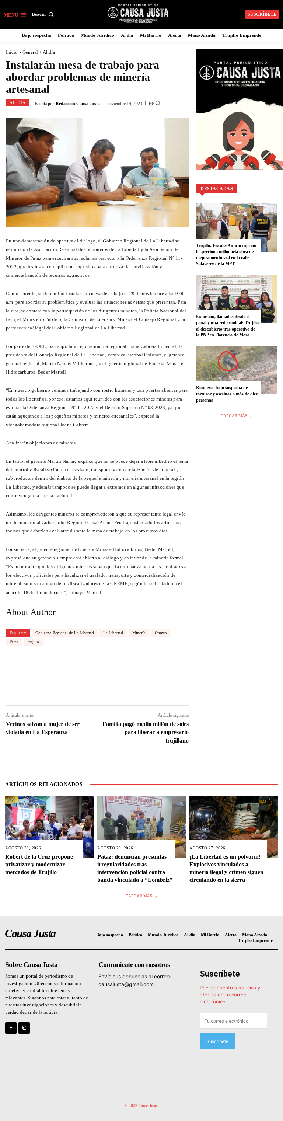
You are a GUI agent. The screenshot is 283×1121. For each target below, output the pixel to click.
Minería (139, 633)
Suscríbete (220, 973)
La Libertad (113, 633)
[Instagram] (24, 1028)
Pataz (14, 641)
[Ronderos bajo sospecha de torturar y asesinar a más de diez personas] (236, 370)
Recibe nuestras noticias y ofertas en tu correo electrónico (230, 995)
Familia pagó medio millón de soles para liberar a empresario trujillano (145, 732)
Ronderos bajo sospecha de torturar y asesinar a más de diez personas (227, 394)
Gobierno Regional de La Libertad (64, 633)
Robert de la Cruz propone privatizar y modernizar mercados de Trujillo (39, 864)
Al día (49, 52)
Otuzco (161, 633)
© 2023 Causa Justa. (142, 1105)
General (30, 52)
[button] (43, 14)
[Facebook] (11, 1028)
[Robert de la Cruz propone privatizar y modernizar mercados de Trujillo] (49, 827)
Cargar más (234, 415)
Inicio (12, 52)
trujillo (33, 641)
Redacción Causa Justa (78, 103)
